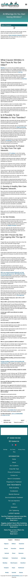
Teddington (5, 558)
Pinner (13, 553)
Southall (14, 572)
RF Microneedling (5, 361)
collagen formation (12, 225)
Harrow (6, 548)
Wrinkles (3, 67)
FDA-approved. (20, 295)
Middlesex (17, 539)
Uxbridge (23, 558)
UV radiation (12, 153)
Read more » (14, 520)
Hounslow (13, 548)
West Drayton (13, 563)
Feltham (14, 543)
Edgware (6, 543)
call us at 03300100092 (17, 413)
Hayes (13, 567)
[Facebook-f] (12, 445)
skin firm (20, 72)
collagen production (21, 127)
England (10, 539)
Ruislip (7, 572)
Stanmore (21, 553)
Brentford (23, 563)
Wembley (5, 563)
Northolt (7, 553)
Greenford (21, 543)
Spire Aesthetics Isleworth (15, 35)
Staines (21, 572)
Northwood (21, 567)
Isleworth (21, 548)
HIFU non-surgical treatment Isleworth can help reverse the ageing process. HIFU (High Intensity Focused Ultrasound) (13, 274)
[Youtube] (15, 445)
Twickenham (14, 558)
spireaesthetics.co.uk (17, 575)
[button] (26, 4)
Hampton (6, 567)
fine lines (24, 78)
